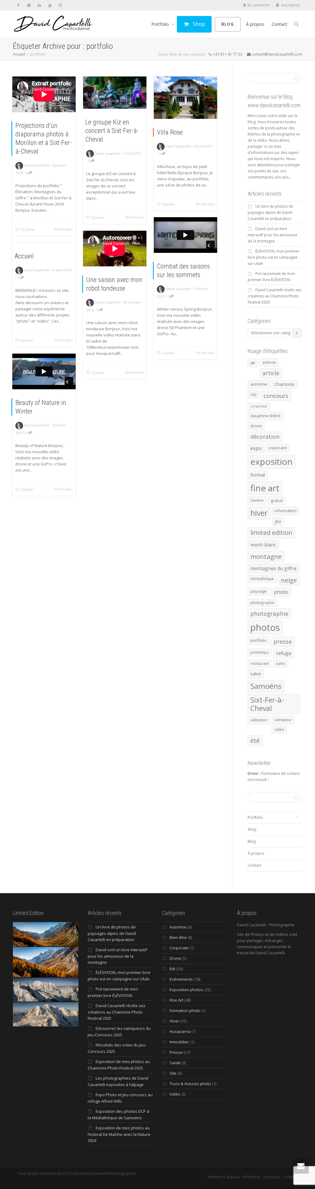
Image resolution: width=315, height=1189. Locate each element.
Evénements (181, 979)
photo (281, 591)
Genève (257, 500)
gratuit (277, 500)
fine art (264, 488)
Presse (176, 1052)
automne (258, 384)
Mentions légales (224, 1176)
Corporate (179, 948)
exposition (271, 461)
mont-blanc (263, 544)
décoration (264, 436)
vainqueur (283, 719)
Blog (227, 24)
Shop (198, 24)
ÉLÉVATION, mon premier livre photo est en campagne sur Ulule (273, 257)
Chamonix (284, 384)
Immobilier (179, 1042)
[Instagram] (60, 5)
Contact (279, 24)
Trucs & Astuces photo (190, 1083)
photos (265, 627)
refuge (283, 653)
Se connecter (258, 5)
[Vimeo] (29, 5)
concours (276, 396)
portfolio (258, 640)
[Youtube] (50, 5)
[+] (114, 93)
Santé (175, 1062)
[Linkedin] (39, 5)
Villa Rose (170, 132)
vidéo (279, 729)
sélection (258, 720)
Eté (172, 968)
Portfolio (160, 24)
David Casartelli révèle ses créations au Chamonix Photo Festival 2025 (274, 296)
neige (289, 580)
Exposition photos (186, 989)
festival (257, 475)
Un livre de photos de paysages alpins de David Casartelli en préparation (270, 212)
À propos (255, 24)
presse (282, 642)
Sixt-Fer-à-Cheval (267, 704)
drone (256, 426)
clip (253, 394)
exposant (278, 447)
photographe (262, 602)
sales (280, 663)
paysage (258, 591)
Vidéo (174, 1094)
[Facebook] (18, 5)
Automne (177, 927)
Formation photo (184, 1010)
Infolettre (251, 1176)
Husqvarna (179, 1031)
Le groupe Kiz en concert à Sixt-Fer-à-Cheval (112, 130)
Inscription (290, 5)
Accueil (24, 256)
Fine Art (176, 1000)
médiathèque (262, 578)
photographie (269, 613)
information (286, 510)
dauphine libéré (265, 415)
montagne (266, 556)
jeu (278, 521)
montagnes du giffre (273, 568)
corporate (258, 406)
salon (255, 673)
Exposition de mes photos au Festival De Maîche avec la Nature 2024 (119, 1134)
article (270, 373)
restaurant (259, 663)
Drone (175, 958)
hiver (259, 513)
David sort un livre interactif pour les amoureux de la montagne (272, 235)
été (255, 740)
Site (173, 1073)
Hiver (174, 1021)
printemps (259, 652)
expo (256, 448)
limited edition (271, 532)
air (252, 363)
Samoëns (265, 686)
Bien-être (178, 937)
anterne (269, 362)
